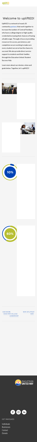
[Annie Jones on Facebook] (13, 412)
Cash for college (10, 314)
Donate (5, 433)
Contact (5, 430)
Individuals (6, 424)
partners (13, 26)
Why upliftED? (28, 312)
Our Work (7, 312)
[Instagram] (18, 412)
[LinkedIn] (24, 412)
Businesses (6, 427)
